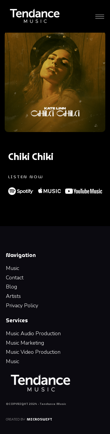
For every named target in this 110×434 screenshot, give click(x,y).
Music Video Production (33, 351)
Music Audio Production (33, 333)
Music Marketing (25, 342)
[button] (99, 16)
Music (12, 268)
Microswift (39, 419)
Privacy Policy (22, 305)
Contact (14, 277)
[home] (34, 16)
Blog (11, 286)
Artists (13, 296)
